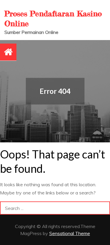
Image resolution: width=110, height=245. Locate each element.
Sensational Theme (69, 233)
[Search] (103, 208)
